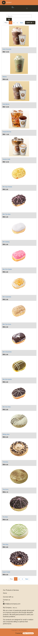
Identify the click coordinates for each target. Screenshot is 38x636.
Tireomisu (5, 462)
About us (15, 607)
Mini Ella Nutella (7, 379)
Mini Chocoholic (7, 352)
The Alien (5, 517)
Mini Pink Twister (7, 269)
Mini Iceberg (6, 242)
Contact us (6, 600)
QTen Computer (28, 633)
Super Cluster (6, 572)
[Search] (9, 19)
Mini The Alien (7, 214)
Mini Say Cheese (7, 187)
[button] (30, 22)
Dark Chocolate (7, 49)
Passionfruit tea (7, 131)
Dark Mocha (6, 104)
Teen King (5, 544)
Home (5, 593)
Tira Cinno (5, 489)
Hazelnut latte (6, 159)
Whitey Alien (6, 434)
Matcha (5, 76)
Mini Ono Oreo (7, 407)
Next (21, 23)
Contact (9, 2)
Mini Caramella (7, 297)
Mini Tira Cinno (7, 324)
